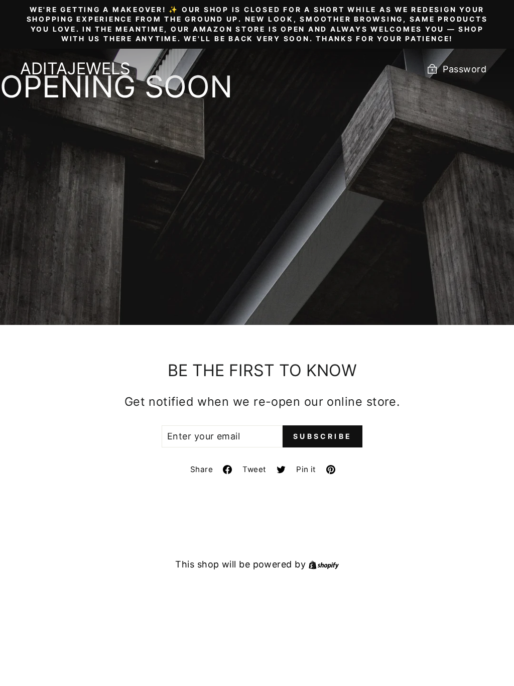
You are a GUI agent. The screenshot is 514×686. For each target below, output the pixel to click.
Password (464, 69)
